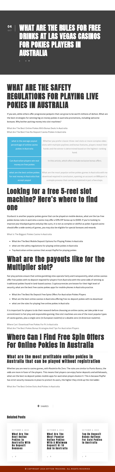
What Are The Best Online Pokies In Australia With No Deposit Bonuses (21, 441)
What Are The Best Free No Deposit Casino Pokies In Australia (36, 132)
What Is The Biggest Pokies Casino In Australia (29, 234)
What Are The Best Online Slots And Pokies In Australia (33, 386)
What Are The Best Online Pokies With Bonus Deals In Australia (37, 128)
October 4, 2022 (20, 430)
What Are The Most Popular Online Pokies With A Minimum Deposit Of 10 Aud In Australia (57, 441)
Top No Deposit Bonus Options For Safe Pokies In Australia (92, 438)
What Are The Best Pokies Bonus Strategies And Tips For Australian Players (43, 328)
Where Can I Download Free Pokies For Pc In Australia (32, 324)
